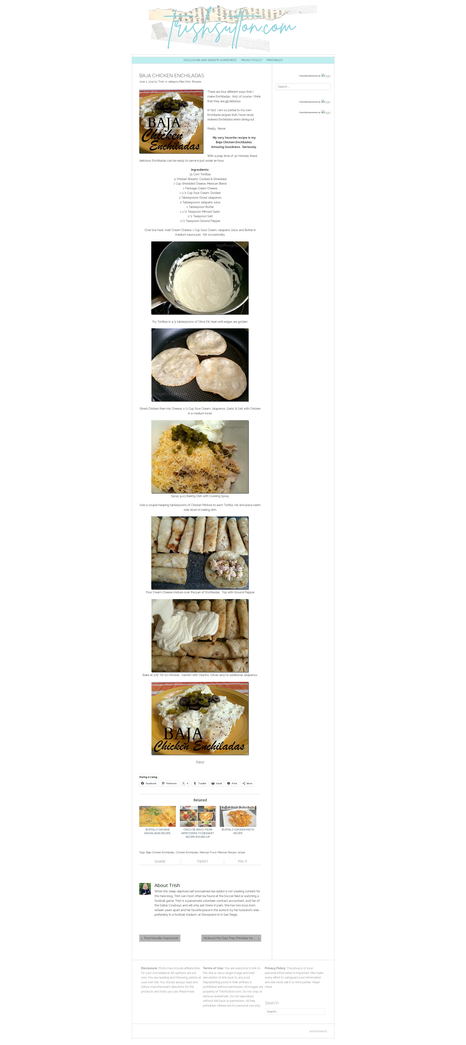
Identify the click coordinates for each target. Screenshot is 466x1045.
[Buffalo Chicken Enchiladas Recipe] (157, 817)
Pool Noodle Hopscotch (161, 938)
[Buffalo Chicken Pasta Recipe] (238, 817)
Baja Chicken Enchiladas (160, 852)
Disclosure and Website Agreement (210, 60)
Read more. (187, 991)
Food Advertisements (308, 76)
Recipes (196, 81)
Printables (275, 60)
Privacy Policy (251, 60)
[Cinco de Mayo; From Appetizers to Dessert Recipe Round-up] (197, 817)
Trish (161, 81)
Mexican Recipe (227, 852)
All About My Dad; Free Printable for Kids (231, 938)
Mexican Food (208, 852)
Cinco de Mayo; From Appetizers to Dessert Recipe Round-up (197, 833)
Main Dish (185, 81)
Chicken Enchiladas (187, 852)
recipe (241, 852)
